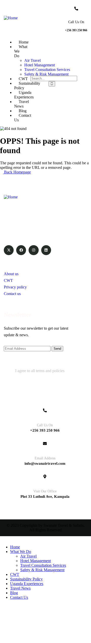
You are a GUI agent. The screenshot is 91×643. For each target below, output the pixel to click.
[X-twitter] (9, 250)
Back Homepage (17, 172)
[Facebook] (21, 250)
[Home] (11, 18)
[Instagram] (33, 250)
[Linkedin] (46, 250)
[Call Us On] (76, 8)
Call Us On (76, 22)
